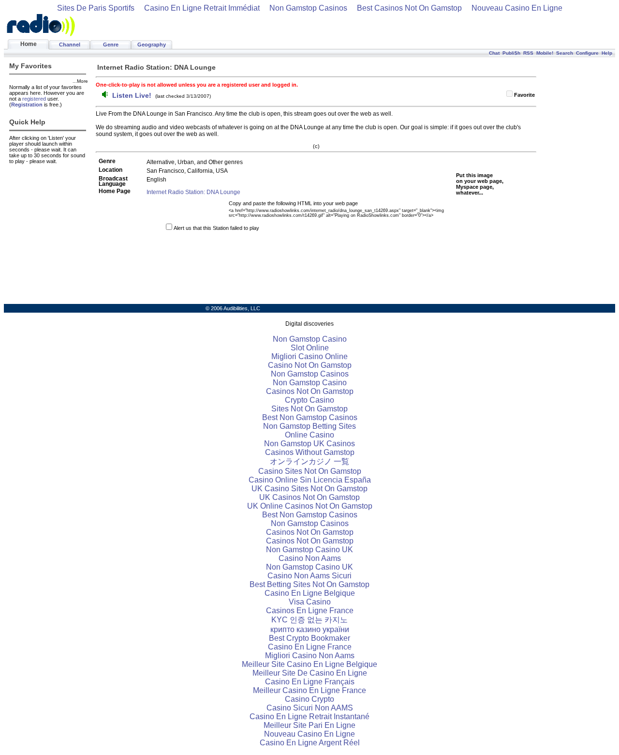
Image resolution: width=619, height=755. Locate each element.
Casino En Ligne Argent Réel (310, 743)
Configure (587, 53)
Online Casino (309, 435)
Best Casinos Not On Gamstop (409, 8)
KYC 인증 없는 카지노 (309, 620)
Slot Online (310, 348)
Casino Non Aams (310, 558)
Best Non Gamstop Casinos (309, 417)
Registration (27, 104)
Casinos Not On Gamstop (310, 391)
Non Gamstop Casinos (308, 8)
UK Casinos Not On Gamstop (309, 497)
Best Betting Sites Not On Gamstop (309, 584)
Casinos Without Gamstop (309, 452)
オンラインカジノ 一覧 (309, 461)
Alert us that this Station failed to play (216, 228)
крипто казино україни (309, 629)
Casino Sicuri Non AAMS (309, 708)
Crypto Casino (309, 400)
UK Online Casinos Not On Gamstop (309, 506)
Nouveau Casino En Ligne (517, 8)
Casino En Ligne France (310, 647)
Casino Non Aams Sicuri (309, 576)
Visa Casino (310, 602)
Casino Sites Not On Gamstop (309, 471)
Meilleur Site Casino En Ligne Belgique (309, 664)
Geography (151, 44)
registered (34, 99)
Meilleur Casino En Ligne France (309, 690)
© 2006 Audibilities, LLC (233, 308)
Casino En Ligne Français (309, 682)
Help (607, 53)
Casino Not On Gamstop (310, 365)
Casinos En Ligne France (310, 610)
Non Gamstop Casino (310, 339)
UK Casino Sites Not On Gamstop (309, 488)
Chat (494, 53)
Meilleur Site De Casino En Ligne (309, 673)
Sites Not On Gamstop (309, 409)
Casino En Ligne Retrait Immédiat (202, 8)
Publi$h (511, 53)
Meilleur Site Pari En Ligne (309, 725)
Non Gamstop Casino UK (309, 549)
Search (564, 53)
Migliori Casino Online (309, 356)
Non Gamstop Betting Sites (309, 426)
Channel (69, 44)
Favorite (524, 95)
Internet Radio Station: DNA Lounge (193, 192)
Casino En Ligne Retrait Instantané (309, 716)
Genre (110, 44)
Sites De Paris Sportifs (95, 8)
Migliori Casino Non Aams (309, 655)
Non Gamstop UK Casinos (309, 443)
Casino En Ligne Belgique (310, 593)
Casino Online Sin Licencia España (310, 480)
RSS (528, 53)
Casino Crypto (309, 699)
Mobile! (544, 53)
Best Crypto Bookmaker (309, 638)
